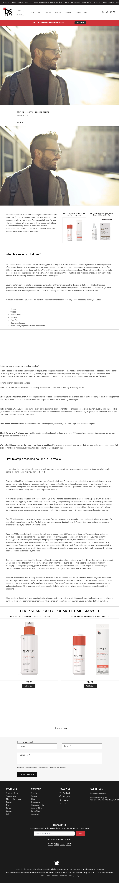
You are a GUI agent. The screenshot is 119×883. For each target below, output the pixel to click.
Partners (9, 808)
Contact (9, 811)
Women (19, 14)
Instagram (66, 797)
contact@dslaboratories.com (98, 793)
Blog (33, 799)
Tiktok (65, 804)
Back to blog (61, 728)
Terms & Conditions (59, 876)
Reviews (9, 802)
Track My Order (12, 793)
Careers (34, 796)
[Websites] (111, 12)
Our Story (34, 793)
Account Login (11, 796)
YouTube (66, 800)
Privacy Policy (74, 876)
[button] (103, 12)
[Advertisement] (59, 347)
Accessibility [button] (35, 814)
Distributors (35, 802)
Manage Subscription (14, 799)
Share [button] (22, 122)
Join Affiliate (35, 811)
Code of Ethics (36, 808)
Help (8, 814)
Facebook (66, 793)
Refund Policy (45, 876)
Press (8, 805)
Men (19, 10)
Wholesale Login (37, 805)
